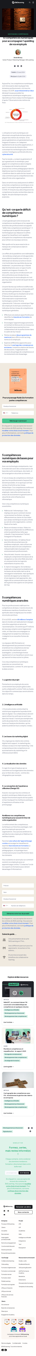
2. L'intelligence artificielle (12, 704)
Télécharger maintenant (18, 421)
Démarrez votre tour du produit (18, 913)
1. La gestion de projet (11, 680)
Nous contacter (23, 1212)
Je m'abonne (24, 1173)
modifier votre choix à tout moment (15, 430)
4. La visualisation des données (14, 763)
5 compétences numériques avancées (15, 599)
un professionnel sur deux (24, 91)
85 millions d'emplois (25, 619)
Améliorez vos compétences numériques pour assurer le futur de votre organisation (16, 817)
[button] (5, 413)
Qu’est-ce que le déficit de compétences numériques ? (16, 213)
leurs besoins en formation (19, 846)
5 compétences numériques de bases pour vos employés (17, 458)
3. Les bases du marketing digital (15, 736)
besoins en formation (22, 317)
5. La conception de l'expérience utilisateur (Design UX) (15, 787)
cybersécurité (7, 154)
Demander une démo (23, 1207)
